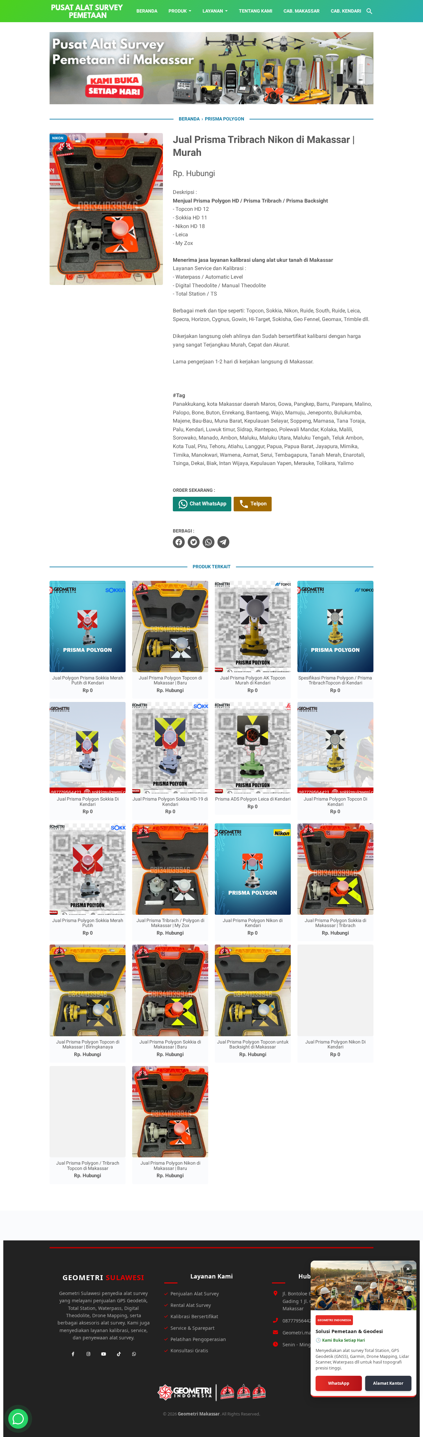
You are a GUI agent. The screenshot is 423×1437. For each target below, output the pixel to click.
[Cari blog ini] (369, 11)
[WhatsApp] (134, 1354)
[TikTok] (119, 1354)
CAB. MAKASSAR (302, 11)
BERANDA (146, 11)
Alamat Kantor (388, 1383)
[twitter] (194, 542)
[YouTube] (103, 1354)
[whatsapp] (208, 542)
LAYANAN (213, 11)
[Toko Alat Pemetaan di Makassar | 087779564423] (87, 11)
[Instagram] (88, 1354)
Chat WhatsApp (207, 503)
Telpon (258, 503)
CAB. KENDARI (346, 11)
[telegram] (223, 542)
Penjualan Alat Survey (195, 1293)
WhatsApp (338, 1383)
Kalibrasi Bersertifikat (194, 1316)
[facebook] (179, 542)
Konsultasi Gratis (189, 1350)
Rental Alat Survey (191, 1305)
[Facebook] (73, 1354)
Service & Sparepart (192, 1328)
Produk (178, 11)
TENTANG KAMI (255, 11)
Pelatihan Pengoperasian (198, 1339)
